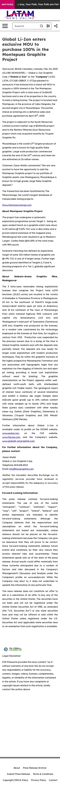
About (17, 767)
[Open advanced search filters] (48, 26)
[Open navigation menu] (5, 26)
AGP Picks (7, 4)
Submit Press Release (18, 774)
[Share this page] (56, 26)
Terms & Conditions (43, 774)
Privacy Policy (38, 780)
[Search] (41, 26)
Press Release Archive (34, 767)
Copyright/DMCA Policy (15, 780)
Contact (53, 780)
